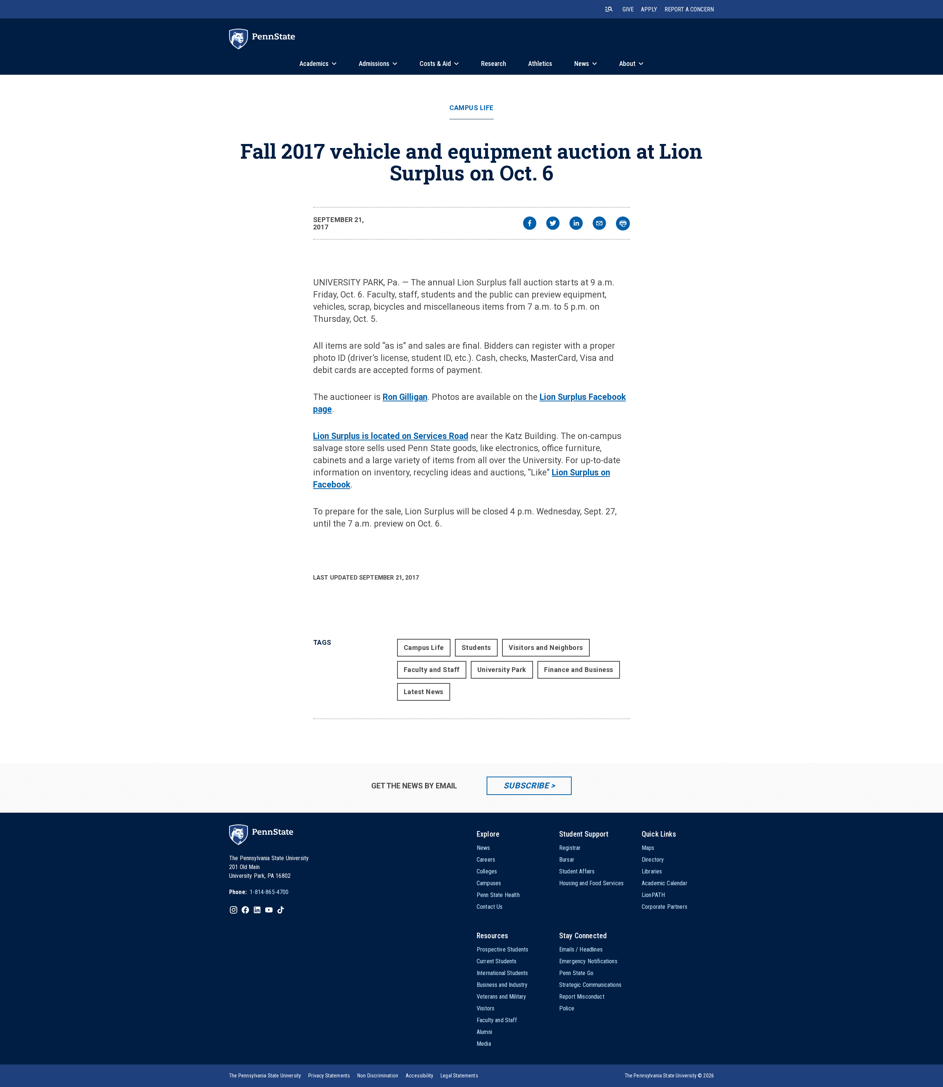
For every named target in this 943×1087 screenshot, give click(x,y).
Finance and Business (578, 669)
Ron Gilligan (405, 397)
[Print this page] (623, 224)
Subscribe (526, 785)
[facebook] (529, 224)
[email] (599, 224)
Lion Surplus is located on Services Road (390, 436)
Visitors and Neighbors (546, 647)
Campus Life (471, 108)
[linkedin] (576, 224)
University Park (501, 669)
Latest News (424, 692)
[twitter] (553, 224)
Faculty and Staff (432, 669)
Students (476, 647)
